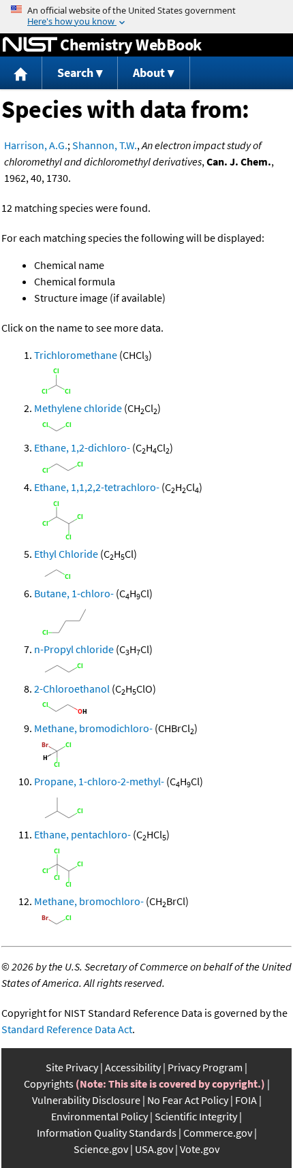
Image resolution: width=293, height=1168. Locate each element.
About (149, 72)
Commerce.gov (217, 1132)
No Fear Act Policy (187, 1100)
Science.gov (101, 1149)
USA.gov (154, 1149)
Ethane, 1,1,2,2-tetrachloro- (96, 487)
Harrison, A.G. (35, 145)
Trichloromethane (75, 355)
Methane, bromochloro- (89, 901)
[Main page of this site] (21, 73)
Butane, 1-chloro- (74, 593)
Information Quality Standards (106, 1132)
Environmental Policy (99, 1116)
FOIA (246, 1100)
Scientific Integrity (196, 1116)
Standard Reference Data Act (66, 1029)
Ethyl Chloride (66, 554)
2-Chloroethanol (72, 688)
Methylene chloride (78, 408)
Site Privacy (72, 1067)
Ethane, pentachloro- (82, 834)
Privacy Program (205, 1067)
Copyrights (49, 1083)
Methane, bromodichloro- (93, 728)
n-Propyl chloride (74, 649)
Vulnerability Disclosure (86, 1100)
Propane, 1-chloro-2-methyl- (99, 781)
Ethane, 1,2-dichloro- (82, 447)
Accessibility (133, 1067)
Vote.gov (199, 1149)
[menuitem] (21, 73)
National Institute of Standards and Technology (30, 45)
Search (75, 72)
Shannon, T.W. (104, 145)
